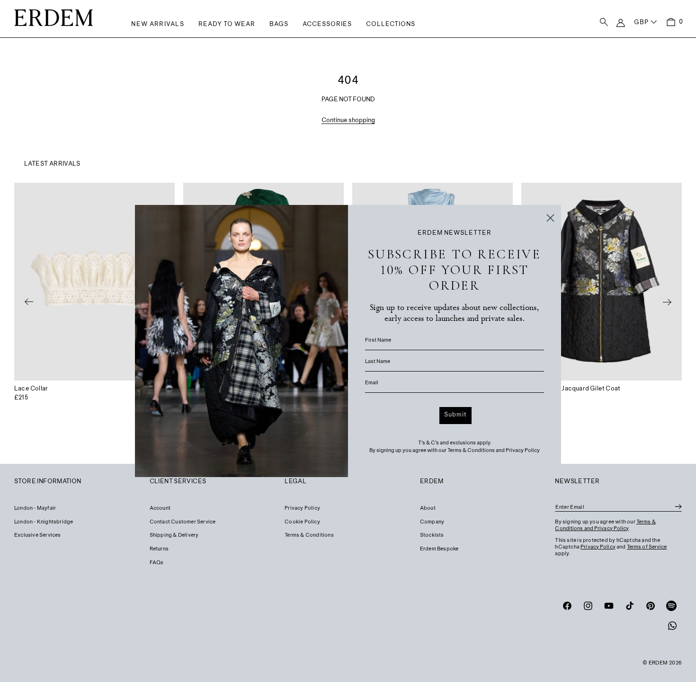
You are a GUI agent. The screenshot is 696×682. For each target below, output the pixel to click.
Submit (455, 415)
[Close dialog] (550, 218)
